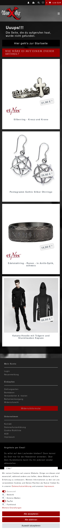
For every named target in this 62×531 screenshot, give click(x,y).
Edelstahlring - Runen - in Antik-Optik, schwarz (31, 264)
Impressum (9, 437)
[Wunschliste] (43, 2)
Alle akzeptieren (31, 513)
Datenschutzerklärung (15, 427)
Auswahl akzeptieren (31, 525)
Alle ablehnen (31, 519)
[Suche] (38, 2)
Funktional (11, 504)
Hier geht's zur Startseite (31, 43)
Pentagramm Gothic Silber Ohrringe (31, 191)
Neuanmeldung (11, 374)
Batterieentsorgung (13, 399)
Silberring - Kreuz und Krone (31, 119)
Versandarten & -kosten (16, 395)
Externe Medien (14, 498)
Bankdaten (9, 392)
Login (7, 371)
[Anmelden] (29, 2)
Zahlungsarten (11, 389)
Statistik (10, 494)
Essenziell (11, 491)
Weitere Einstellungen (11, 507)
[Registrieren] (33, 2)
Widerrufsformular (31, 408)
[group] (31, 232)
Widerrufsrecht (11, 402)
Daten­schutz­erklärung (21, 486)
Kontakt (8, 424)
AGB (6, 433)
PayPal (10, 501)
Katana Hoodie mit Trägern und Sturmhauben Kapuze (31, 336)
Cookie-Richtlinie (12, 430)
